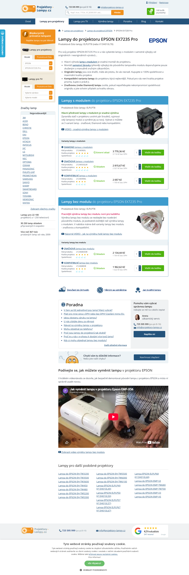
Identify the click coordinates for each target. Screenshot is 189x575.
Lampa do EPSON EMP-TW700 (150, 488)
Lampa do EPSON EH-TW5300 (73, 497)
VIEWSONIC (28, 199)
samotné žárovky (81, 65)
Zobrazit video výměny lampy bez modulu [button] (83, 452)
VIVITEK (26, 202)
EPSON (26, 138)
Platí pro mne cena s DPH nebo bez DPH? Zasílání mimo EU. (94, 313)
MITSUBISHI (28, 155)
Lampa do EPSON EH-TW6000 (111, 477)
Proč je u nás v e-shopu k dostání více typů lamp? (89, 336)
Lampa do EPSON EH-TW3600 (73, 481)
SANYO (26, 182)
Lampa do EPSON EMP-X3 (148, 492)
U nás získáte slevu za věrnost (79, 321)
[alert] (94, 557)
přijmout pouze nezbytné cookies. (103, 554)
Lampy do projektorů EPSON (99, 30)
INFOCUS (27, 144)
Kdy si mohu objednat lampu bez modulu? (85, 340)
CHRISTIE (27, 127)
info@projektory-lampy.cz (112, 7)
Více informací (94, 557)
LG (24, 151)
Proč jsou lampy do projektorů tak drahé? (85, 332)
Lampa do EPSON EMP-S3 (148, 480)
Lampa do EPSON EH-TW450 (73, 485)
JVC (24, 148)
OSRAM (26, 165)
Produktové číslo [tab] (44, 57)
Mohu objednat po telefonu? (78, 328)
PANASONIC (28, 168)
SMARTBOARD (30, 189)
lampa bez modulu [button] (79, 248)
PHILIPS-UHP (29, 172)
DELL (25, 131)
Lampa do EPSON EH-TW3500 (73, 477)
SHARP (26, 185)
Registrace (163, 2)
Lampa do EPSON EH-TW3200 (73, 473)
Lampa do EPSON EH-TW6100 (111, 481)
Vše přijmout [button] (94, 563)
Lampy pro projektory (73, 30)
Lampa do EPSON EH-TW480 (73, 489)
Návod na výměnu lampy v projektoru (83, 325)
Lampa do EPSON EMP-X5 (148, 496)
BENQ (25, 124)
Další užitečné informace (115, 345)
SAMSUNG (28, 179)
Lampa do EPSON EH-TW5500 (111, 473)
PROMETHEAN (30, 175)
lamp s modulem (88, 61)
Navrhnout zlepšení (149, 357)
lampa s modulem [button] (78, 147)
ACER (25, 121)
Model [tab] (27, 57)
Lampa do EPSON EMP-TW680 (150, 484)
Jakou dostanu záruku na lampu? (80, 317)
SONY (25, 192)
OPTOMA (27, 162)
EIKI (24, 134)
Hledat (117, 12)
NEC (25, 158)
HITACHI (26, 141)
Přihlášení (152, 2)
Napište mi (149, 334)
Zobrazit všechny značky (43, 208)
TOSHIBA (27, 196)
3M (24, 117)
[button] (94, 569)
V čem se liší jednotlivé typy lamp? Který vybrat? (88, 310)
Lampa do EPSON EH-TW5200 (73, 493)
